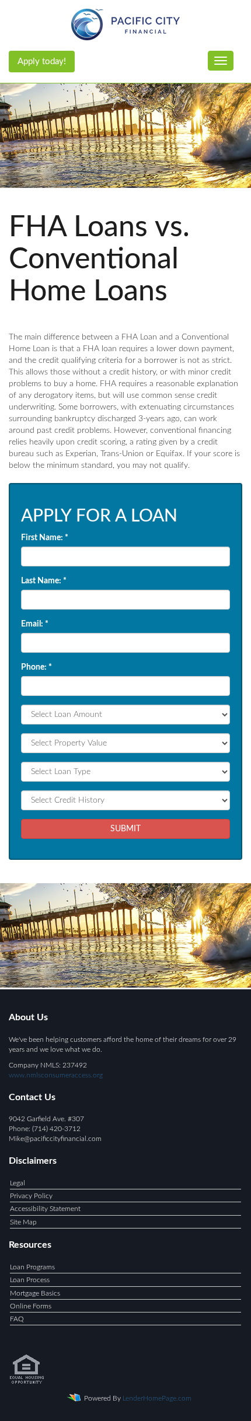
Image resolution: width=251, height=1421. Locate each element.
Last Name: (44, 581)
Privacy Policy (31, 1195)
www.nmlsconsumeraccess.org (56, 1075)
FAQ (17, 1318)
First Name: (44, 538)
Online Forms (30, 1306)
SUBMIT (125, 829)
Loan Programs (32, 1267)
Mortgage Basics (35, 1293)
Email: (34, 624)
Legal (17, 1183)
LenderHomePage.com (157, 1398)
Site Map (23, 1222)
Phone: (36, 667)
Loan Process (30, 1279)
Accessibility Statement (45, 1208)
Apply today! (42, 61)
